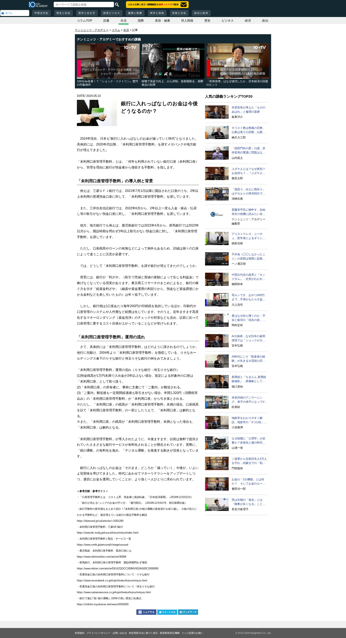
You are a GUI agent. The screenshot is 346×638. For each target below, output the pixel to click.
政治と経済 (201, 13)
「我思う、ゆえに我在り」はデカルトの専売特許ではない (248, 192)
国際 (141, 20)
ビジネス (228, 20)
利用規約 (79, 633)
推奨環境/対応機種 (170, 633)
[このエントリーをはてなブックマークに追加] (188, 612)
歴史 (207, 20)
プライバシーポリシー (98, 633)
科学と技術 (157, 13)
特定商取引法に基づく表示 (143, 633)
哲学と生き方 (86, 13)
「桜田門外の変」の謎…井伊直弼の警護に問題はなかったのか (248, 151)
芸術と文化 (179, 13)
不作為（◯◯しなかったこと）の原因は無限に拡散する (248, 257)
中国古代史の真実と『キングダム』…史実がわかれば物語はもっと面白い (248, 277)
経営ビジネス (111, 13)
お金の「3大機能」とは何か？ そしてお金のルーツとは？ (248, 482)
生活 (124, 20)
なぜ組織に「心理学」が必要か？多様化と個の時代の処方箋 (248, 441)
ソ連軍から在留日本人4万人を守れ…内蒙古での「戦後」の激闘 (249, 461)
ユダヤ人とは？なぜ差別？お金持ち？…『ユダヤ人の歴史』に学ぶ (248, 171)
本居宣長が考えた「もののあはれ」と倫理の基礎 (248, 109)
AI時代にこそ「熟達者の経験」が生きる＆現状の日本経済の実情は (248, 359)
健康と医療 (135, 13)
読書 (106, 20)
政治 (265, 20)
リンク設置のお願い (192, 633)
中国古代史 (41, 13)
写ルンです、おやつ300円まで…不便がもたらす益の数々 (248, 297)
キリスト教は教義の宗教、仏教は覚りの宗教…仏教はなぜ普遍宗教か (248, 130)
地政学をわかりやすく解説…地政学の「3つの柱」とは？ (249, 420)
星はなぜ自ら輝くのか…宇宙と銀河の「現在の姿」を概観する (248, 318)
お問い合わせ (120, 633)
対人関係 (187, 20)
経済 (248, 20)
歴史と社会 (63, 13)
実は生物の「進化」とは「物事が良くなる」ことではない (248, 502)
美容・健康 (162, 20)
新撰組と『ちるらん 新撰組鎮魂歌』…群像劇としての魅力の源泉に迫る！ (249, 379)
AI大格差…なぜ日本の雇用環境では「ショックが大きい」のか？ (248, 339)
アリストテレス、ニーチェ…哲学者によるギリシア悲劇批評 (248, 236)
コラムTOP (84, 20)
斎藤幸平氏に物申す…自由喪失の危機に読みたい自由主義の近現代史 (248, 212)
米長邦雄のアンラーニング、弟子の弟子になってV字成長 (249, 400)
